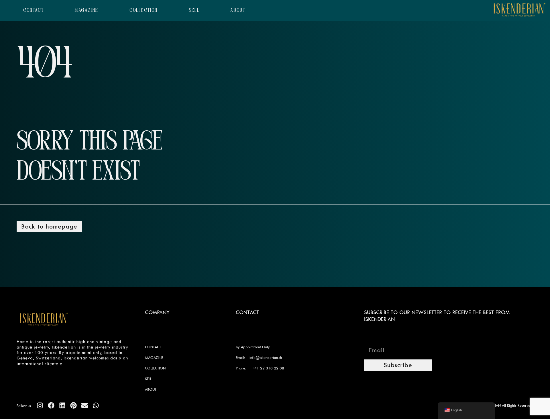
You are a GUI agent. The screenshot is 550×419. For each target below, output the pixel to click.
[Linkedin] (62, 405)
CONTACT (33, 10)
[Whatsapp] (96, 405)
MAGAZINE (86, 10)
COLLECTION (143, 10)
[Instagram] (40, 405)
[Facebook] (51, 405)
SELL (194, 10)
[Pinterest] (73, 405)
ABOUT (237, 10)
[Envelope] (84, 405)
